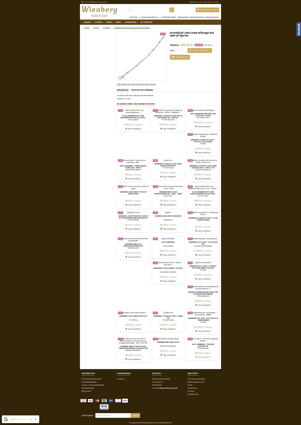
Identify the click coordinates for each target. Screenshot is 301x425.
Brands (87, 22)
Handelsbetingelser (89, 382)
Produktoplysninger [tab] (142, 90)
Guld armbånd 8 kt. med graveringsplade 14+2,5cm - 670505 (133, 118)
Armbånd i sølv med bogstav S (133, 316)
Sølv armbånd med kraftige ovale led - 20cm (203, 115)
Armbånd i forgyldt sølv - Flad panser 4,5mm (203, 219)
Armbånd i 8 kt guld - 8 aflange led (203, 243)
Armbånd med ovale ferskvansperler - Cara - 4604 (168, 193)
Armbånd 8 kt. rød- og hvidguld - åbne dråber (203, 319)
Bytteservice (146, 22)
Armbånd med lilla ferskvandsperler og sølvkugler (133, 246)
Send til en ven (180, 57)
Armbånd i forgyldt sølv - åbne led (168, 317)
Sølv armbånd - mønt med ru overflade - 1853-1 (133, 167)
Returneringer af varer (196, 382)
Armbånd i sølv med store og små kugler (133, 193)
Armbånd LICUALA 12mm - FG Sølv (168, 268)
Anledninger (130, 22)
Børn (118, 22)
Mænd (109, 22)
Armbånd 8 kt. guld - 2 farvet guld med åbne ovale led (203, 267)
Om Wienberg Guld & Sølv (91, 379)
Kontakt (156, 373)
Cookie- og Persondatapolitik (93, 385)
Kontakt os (121, 379)
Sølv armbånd (168, 242)
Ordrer (190, 385)
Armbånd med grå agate (168, 342)
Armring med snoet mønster (168, 216)
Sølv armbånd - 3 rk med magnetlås (203, 345)
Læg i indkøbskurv (199, 50)
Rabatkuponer (193, 394)
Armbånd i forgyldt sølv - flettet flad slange (203, 141)
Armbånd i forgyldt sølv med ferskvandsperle (168, 165)
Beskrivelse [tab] (123, 90)
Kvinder (98, 22)
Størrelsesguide (88, 388)
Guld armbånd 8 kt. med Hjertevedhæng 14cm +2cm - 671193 (203, 194)
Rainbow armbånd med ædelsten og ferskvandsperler (203, 293)
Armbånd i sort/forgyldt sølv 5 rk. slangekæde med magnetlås (133, 217)
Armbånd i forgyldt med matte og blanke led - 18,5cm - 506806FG (168, 118)
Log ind (201, 2)
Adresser (191, 391)
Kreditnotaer (192, 388)
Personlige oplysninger (196, 379)
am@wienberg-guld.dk (98, 2)
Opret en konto (213, 2)
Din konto (193, 373)
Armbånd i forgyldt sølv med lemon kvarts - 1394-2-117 (203, 167)
